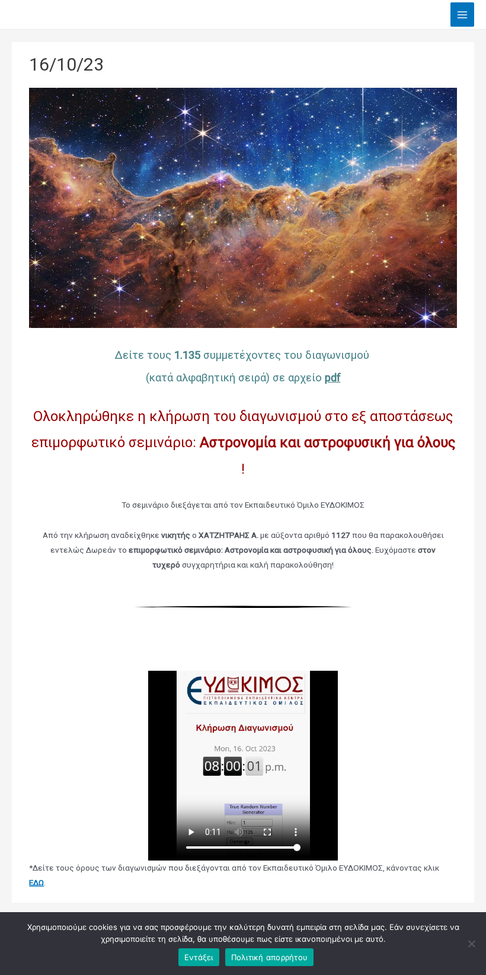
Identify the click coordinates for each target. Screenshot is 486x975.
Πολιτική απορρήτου (269, 957)
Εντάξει (198, 957)
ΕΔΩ (36, 882)
